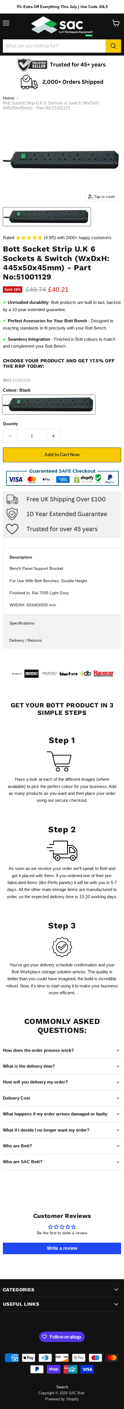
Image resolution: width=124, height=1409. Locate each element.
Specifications (21, 623)
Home (8, 98)
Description (21, 557)
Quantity (10, 424)
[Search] (113, 46)
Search (62, 1387)
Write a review (62, 1248)
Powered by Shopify (62, 1399)
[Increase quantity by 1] (54, 436)
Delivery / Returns (25, 640)
